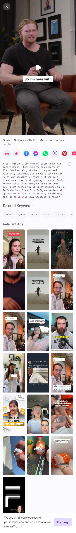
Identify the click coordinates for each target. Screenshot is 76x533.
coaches (60, 214)
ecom (35, 214)
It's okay (62, 522)
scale (46, 214)
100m (8, 214)
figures (21, 214)
